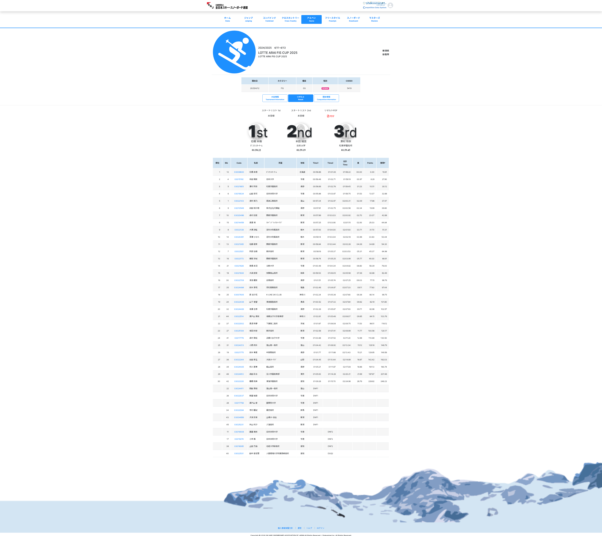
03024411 (239, 388)
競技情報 (326, 98)
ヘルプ (309, 528)
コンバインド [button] (269, 19)
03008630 (239, 172)
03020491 (239, 237)
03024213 (239, 345)
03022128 (239, 230)
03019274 (239, 439)
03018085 (239, 446)
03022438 (239, 302)
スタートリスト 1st (271, 110)
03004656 (239, 417)
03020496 (239, 215)
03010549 (239, 208)
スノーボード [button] (353, 19)
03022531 (239, 453)
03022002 (239, 323)
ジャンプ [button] (248, 19)
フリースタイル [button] (332, 19)
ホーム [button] (227, 19)
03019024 (239, 193)
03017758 (239, 403)
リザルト (300, 98)
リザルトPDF (330, 110)
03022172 (239, 258)
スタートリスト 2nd (301, 110)
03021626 (239, 266)
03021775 (239, 352)
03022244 (239, 359)
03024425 (239, 367)
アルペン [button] (311, 19)
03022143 (239, 201)
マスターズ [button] (374, 19)
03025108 (239, 331)
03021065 (239, 244)
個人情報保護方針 (285, 528)
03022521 (239, 251)
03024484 (239, 287)
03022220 (239, 381)
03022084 (239, 410)
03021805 (239, 186)
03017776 (239, 338)
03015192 (239, 179)
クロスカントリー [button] (290, 19)
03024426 (239, 309)
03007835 (239, 294)
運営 (299, 528)
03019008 (239, 432)
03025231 (239, 424)
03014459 (239, 222)
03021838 (239, 273)
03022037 (239, 396)
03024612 (239, 374)
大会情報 (275, 98)
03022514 (239, 316)
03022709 (239, 280)
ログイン (320, 528)
